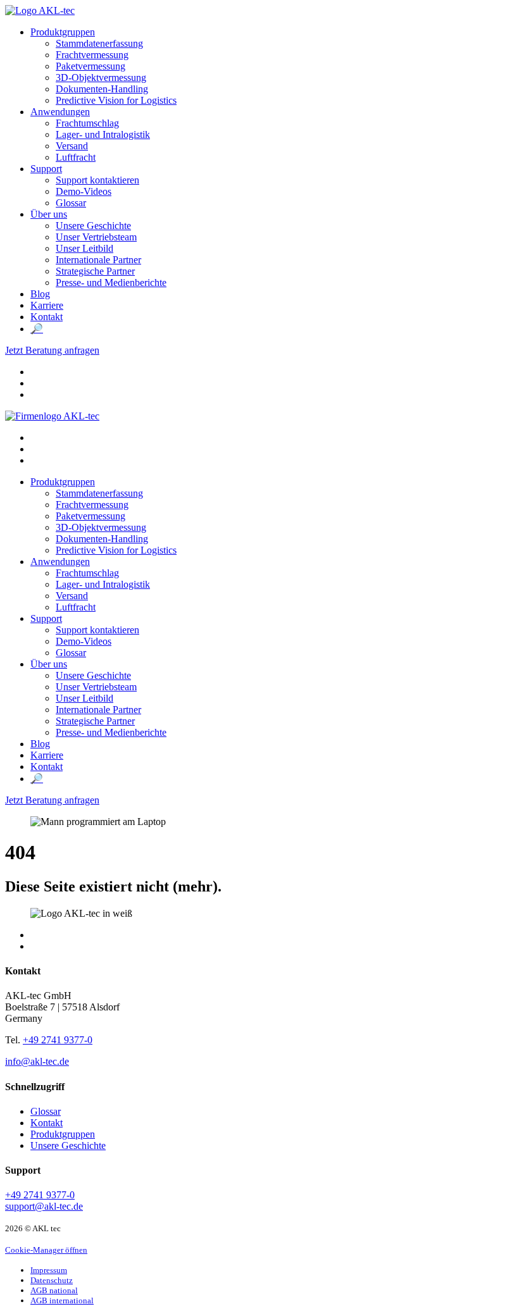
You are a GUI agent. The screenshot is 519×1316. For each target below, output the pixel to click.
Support (46, 168)
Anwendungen (60, 111)
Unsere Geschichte (93, 225)
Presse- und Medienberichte (111, 282)
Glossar (71, 202)
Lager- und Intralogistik (103, 134)
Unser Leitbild (84, 248)
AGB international (62, 1300)
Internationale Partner (98, 259)
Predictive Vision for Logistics (116, 100)
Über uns (48, 214)
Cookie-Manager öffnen (46, 1250)
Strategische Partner (95, 271)
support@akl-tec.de (44, 1206)
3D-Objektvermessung (101, 77)
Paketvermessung (90, 66)
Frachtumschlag (87, 123)
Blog (40, 294)
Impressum (48, 1270)
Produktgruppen (62, 32)
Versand (72, 145)
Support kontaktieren (97, 180)
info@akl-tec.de (37, 1061)
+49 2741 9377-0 (57, 1039)
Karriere (46, 305)
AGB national (54, 1290)
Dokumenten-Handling (102, 89)
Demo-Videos (83, 191)
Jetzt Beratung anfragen (52, 350)
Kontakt (46, 316)
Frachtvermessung (92, 54)
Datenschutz (51, 1280)
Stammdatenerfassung (99, 43)
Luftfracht (76, 157)
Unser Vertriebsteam (96, 237)
